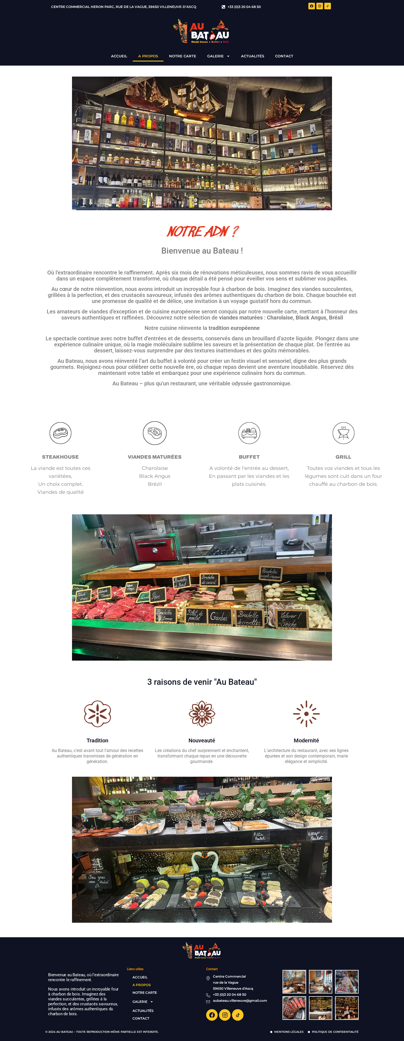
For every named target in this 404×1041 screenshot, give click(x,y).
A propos (148, 56)
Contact (284, 56)
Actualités (252, 56)
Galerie (215, 56)
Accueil (119, 56)
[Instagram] (319, 6)
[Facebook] (311, 6)
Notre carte (182, 56)
